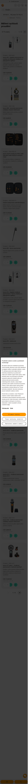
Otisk (11, 408)
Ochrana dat (5, 408)
